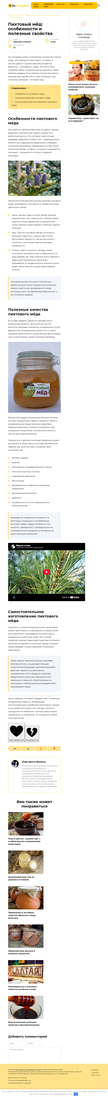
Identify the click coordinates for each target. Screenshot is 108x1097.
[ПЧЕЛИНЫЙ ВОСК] (84, 79)
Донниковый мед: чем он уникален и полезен (21, 878)
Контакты (94, 1070)
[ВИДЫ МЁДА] (84, 113)
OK (76, 1094)
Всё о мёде (20, 15)
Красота (61, 4)
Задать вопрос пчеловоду (17, 1078)
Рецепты (74, 4)
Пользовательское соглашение (19, 1083)
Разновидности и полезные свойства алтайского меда (22, 987)
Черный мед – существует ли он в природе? (83, 119)
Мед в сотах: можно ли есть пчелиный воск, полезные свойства (82, 87)
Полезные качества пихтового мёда (33, 98)
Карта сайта (95, 1075)
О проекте (95, 1072)
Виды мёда (30, 15)
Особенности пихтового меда (29, 94)
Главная (11, 15)
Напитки (88, 4)
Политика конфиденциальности (19, 1080)
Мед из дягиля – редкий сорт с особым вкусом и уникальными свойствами (24, 841)
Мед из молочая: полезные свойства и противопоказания (23, 1023)
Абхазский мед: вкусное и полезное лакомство (21, 952)
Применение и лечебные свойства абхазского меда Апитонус (22, 915)
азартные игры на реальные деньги (28, 1069)
